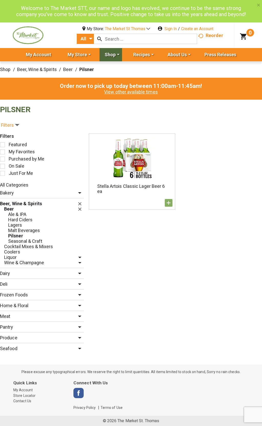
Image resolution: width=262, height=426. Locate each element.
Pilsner (86, 69)
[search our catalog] (99, 39)
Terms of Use (112, 408)
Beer (68, 69)
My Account (23, 390)
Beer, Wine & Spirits (37, 69)
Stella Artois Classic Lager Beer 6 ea (131, 188)
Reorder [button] (214, 35)
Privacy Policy (84, 408)
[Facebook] (78, 393)
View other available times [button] (131, 92)
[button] (127, 28)
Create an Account (197, 28)
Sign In (171, 28)
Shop (5, 69)
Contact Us (22, 401)
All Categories (14, 185)
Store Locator (24, 396)
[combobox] (85, 39)
